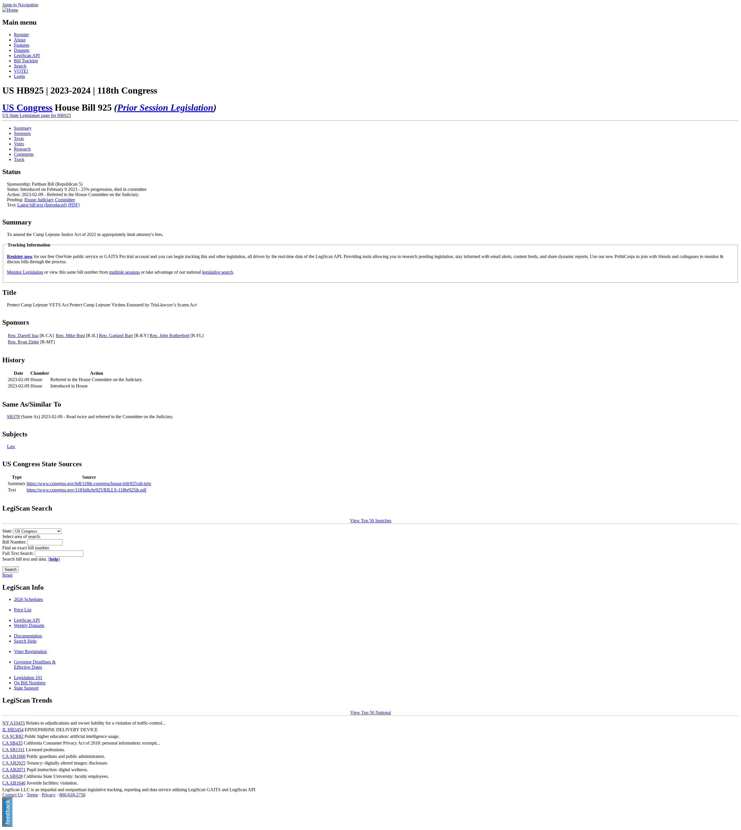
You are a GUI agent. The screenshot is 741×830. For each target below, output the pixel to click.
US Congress (27, 107)
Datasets (21, 50)
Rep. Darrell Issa (23, 335)
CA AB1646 (13, 782)
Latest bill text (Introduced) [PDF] (48, 204)
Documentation (28, 635)
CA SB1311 (13, 749)
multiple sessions (124, 272)
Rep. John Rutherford (169, 335)
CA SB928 (12, 776)
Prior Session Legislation (165, 107)
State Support (26, 687)
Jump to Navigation (20, 4)
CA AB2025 (13, 762)
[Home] (10, 10)
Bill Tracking (26, 60)
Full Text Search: (18, 553)
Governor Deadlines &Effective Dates (35, 664)
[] (54, 559)
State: (8, 531)
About (19, 39)
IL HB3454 (12, 729)
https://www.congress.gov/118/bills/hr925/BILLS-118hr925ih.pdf (86, 489)
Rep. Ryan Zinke (23, 341)
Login (19, 76)
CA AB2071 (13, 769)
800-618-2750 (72, 794)
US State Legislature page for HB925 (36, 115)
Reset (7, 575)
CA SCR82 (12, 736)
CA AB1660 (13, 756)
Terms (32, 794)
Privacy (49, 794)
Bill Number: (14, 542)
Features (21, 45)
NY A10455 (13, 723)
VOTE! (21, 71)
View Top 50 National (370, 712)
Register (21, 34)
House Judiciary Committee (49, 199)
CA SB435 (12, 743)
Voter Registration (30, 651)
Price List (22, 609)
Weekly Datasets (29, 625)
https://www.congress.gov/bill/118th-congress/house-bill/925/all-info (89, 483)
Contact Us (12, 794)
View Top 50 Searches (370, 520)
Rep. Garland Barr (116, 335)
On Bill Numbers (29, 682)
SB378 (13, 416)
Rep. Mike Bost (70, 335)
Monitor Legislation (25, 272)
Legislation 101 (28, 677)
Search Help (25, 641)
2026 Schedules (28, 599)
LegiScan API (27, 55)
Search (20, 65)
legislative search (217, 272)
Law (11, 446)
